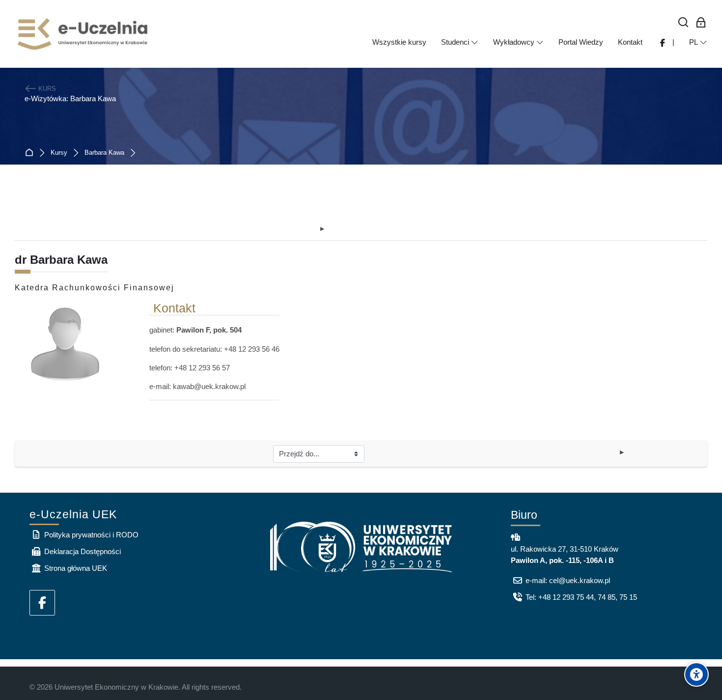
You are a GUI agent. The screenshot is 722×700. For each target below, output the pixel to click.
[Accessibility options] (696, 674)
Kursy (59, 153)
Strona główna (31, 153)
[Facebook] (42, 603)
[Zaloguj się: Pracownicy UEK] (701, 23)
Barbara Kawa (104, 153)
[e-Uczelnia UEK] (83, 34)
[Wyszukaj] (683, 23)
